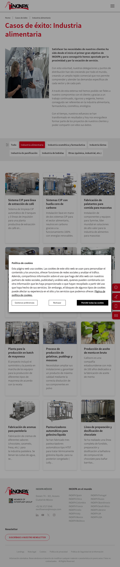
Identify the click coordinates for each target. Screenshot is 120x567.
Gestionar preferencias (24, 302)
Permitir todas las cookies (92, 302)
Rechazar (57, 302)
